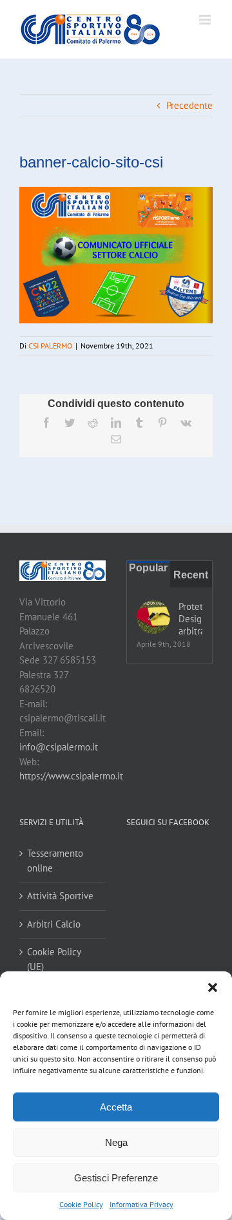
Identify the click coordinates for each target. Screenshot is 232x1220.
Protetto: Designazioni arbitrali (190, 618)
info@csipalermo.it (58, 747)
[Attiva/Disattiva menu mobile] (206, 19)
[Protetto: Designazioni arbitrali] (153, 617)
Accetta (116, 1106)
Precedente (189, 105)
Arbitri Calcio (54, 924)
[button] (212, 987)
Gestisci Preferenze (116, 1177)
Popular (148, 567)
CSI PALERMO (50, 345)
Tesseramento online (55, 860)
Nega (116, 1142)
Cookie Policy (81, 1204)
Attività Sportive (60, 896)
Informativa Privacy (141, 1204)
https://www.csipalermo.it (71, 776)
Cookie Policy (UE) (54, 959)
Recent (190, 574)
